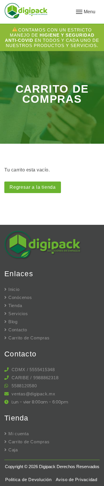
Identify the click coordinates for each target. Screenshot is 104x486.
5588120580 (24, 385)
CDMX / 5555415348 (33, 369)
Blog (13, 321)
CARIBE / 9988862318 (35, 377)
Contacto (17, 329)
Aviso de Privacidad (76, 479)
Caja (13, 449)
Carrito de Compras (28, 337)
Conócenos (20, 297)
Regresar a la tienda (33, 187)
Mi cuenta (18, 433)
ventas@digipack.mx (33, 393)
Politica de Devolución (28, 479)
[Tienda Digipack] (34, 11)
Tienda (15, 305)
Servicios (18, 313)
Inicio (13, 289)
